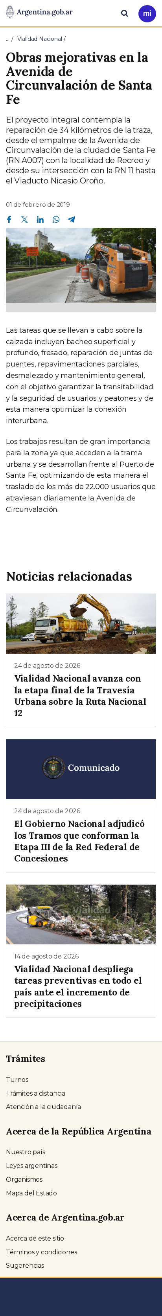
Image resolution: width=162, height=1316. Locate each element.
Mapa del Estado (31, 1193)
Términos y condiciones (41, 1252)
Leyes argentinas (31, 1165)
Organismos (24, 1179)
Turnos (17, 1079)
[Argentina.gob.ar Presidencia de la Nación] (39, 12)
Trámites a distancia (35, 1093)
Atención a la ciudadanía (43, 1107)
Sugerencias (25, 1265)
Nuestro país (25, 1152)
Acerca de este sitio (35, 1238)
